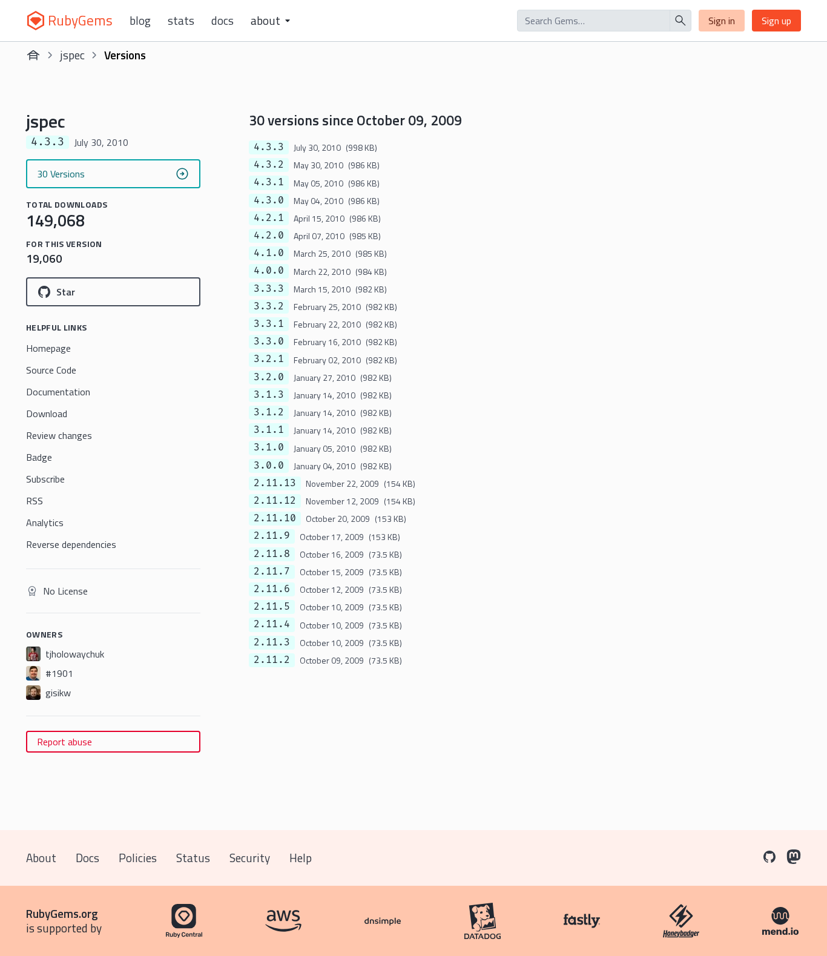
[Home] (33, 55)
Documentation (58, 391)
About (41, 857)
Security (249, 857)
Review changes (59, 435)
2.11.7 (272, 571)
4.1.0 (269, 253)
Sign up (776, 20)
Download (46, 413)
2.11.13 (275, 483)
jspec (72, 55)
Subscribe (45, 479)
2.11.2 (272, 660)
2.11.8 (272, 554)
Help (300, 857)
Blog (140, 20)
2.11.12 (275, 501)
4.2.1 (269, 218)
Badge (39, 457)
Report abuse (64, 741)
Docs (222, 20)
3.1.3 (269, 395)
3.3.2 (269, 306)
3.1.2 (269, 412)
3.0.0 (269, 466)
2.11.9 (272, 536)
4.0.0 (269, 271)
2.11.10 (275, 518)
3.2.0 (269, 377)
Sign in (721, 20)
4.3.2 (269, 165)
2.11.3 (272, 642)
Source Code (51, 370)
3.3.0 (269, 341)
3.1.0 (269, 447)
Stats (181, 20)
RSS (34, 500)
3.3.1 (269, 324)
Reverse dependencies (71, 544)
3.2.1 (269, 359)
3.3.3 (269, 289)
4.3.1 (269, 182)
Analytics (45, 522)
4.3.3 (269, 147)
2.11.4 (272, 624)
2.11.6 (272, 589)
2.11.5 (272, 607)
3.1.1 (269, 430)
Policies (138, 857)
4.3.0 (269, 200)
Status (193, 857)
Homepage (48, 348)
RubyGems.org (62, 913)
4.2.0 (269, 235)
